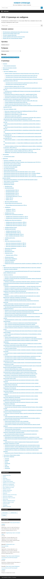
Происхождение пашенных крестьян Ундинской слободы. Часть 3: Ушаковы (20, 174)
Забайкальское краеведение (8, 484)
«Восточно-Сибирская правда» (11, 201)
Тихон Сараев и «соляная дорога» (11, 181)
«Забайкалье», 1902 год (10, 210)
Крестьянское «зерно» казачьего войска (12, 163)
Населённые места (6, 491)
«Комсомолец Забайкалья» (10, 248)
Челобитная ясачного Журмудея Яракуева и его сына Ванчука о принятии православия (23, 453)
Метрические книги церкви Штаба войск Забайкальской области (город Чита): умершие (22, 267)
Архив (4, 265)
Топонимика (5, 505)
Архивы (4, 476)
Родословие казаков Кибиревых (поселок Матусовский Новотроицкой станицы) (20, 179)
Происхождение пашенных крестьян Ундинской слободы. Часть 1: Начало (19, 171)
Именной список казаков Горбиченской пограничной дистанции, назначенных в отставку (23, 313)
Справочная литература (9, 182)
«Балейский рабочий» (9, 188)
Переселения (5, 499)
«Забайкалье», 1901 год (10, 209)
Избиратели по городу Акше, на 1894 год (13, 112)
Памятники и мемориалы (8, 496)
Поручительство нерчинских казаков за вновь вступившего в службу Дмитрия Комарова (23, 338)
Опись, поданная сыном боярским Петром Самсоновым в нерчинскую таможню (22, 326)
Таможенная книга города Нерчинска (13, 429)
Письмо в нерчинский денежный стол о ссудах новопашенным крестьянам (20, 337)
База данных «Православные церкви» (12, 455)
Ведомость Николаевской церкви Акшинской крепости (16, 276)
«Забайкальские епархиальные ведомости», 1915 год (17, 218)
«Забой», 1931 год (9, 199)
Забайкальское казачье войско (9, 482)
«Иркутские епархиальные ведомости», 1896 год (16, 246)
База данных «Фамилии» (9, 456)
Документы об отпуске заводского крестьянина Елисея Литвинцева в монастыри (22, 310)
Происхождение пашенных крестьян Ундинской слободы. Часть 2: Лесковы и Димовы (22, 173)
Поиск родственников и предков (9, 67)
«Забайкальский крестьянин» (11, 227)
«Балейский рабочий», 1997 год (12, 194)
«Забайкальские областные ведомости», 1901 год (16, 225)
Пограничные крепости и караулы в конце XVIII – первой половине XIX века (21, 94)
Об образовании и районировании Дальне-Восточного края (15, 32)
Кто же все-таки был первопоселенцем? (12, 165)
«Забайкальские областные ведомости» (13, 220)
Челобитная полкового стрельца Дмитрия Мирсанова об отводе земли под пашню (22, 446)
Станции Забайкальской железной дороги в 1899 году (16, 102)
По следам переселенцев (9, 168)
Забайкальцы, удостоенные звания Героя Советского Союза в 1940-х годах (21, 152)
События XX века (6, 503)
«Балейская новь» (8, 186)
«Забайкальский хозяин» (10, 237)
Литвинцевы (7, 468)
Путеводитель (6, 69)
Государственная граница (8, 481)
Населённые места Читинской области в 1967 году (16, 84)
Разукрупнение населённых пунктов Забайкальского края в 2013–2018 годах (21, 96)
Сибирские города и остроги (8, 502)
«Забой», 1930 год (9, 198)
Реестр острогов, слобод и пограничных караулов (15, 405)
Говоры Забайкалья (7, 479)
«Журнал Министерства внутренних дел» (13, 203)
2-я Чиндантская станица (9, 156)
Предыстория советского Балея (10, 170)
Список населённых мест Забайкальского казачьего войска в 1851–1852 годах (21, 100)
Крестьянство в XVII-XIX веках (9, 485)
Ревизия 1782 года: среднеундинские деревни (12, 38)
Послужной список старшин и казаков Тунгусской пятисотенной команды (20, 357)
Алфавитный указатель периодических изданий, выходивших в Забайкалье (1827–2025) (23, 263)
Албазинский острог (7, 475)
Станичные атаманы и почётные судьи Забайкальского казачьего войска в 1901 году (22, 149)
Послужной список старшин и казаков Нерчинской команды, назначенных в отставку (23, 356)
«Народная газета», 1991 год (11, 255)
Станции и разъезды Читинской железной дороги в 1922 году (17, 103)
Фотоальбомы (6, 154)
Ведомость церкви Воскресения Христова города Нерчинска (18, 299)
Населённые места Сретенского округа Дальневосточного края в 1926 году (21, 75)
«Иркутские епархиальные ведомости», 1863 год (16, 243)
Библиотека (5, 158)
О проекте (5, 63)
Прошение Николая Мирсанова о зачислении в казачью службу (18, 368)
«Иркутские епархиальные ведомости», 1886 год (16, 244)
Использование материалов (10, 65)
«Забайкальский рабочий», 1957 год (13, 231)
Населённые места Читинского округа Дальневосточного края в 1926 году (21, 77)
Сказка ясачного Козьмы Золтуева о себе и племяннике (16, 421)
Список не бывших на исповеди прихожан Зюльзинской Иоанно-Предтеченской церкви (23, 427)
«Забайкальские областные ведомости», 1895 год (16, 223)
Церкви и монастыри (7, 506)
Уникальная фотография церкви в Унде (11, 33)
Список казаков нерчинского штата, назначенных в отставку (17, 422)
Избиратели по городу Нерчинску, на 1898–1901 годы (16, 114)
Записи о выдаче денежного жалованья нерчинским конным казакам (19, 311)
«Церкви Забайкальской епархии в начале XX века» (14, 36)
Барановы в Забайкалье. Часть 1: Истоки (12, 160)
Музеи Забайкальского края (8, 487)
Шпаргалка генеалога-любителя (10, 269)
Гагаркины (7, 460)
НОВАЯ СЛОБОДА (22, 3)
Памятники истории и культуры (9, 497)
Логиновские (7, 463)
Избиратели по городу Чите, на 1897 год (13, 115)
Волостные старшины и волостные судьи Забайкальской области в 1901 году (21, 111)
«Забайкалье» (8, 207)
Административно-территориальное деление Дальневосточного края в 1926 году (22, 73)
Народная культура (6, 488)
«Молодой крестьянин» (9, 251)
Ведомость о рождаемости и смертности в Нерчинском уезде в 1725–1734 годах (21, 288)
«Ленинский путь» (8, 249)
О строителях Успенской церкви (10, 166)
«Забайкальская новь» (9, 212)
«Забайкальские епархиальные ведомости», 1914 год (17, 216)
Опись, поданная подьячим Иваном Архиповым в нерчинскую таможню (20, 324)
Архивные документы (8, 274)
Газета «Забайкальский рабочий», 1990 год (15, 235)
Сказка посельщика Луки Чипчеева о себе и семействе (16, 416)
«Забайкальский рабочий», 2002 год (13, 232)
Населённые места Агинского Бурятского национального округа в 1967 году (22, 82)
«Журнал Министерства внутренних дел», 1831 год (16, 205)
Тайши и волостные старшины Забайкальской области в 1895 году (19, 150)
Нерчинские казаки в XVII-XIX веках (10, 494)
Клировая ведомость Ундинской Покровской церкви (16, 315)
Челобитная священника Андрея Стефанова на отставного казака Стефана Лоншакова (23, 448)
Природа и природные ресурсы (9, 500)
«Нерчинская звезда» (9, 257)
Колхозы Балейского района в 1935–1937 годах (14, 86)
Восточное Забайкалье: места (10, 71)
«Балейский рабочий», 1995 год (12, 193)
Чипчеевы (7, 466)
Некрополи (5, 493)
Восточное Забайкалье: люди (10, 109)
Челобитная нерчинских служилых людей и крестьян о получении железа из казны (22, 445)
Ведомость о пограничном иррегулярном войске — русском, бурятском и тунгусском (23, 286)
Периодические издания (9, 184)
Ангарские (7, 458)
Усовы (6, 465)
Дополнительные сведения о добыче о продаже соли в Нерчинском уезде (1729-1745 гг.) (22, 162)
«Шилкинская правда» (9, 261)
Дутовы (6, 461)
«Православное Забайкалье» (11, 258)
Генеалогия (5, 478)
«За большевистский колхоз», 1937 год (14, 196)
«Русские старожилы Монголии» (10, 35)
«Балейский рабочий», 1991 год (12, 191)
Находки (17, 57)
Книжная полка (11, 57)
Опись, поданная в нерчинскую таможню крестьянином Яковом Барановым (21, 322)
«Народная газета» (9, 253)
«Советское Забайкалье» (10, 260)
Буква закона (4, 57)
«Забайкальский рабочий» (10, 229)
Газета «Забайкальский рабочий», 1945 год (15, 234)
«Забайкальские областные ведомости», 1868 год (16, 222)
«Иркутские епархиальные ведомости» (13, 241)
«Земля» (6, 239)
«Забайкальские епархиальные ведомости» (14, 214)
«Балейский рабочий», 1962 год (12, 190)
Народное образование (7, 490)
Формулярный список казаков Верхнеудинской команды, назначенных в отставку (22, 437)
